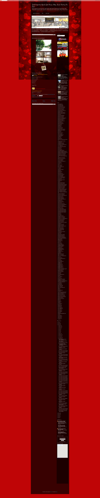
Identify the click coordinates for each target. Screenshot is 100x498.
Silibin (58, 288)
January (60, 325)
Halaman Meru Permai (60, 174)
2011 (58, 322)
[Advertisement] (60, 471)
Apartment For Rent (60, 116)
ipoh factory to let (60, 196)
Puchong (59, 273)
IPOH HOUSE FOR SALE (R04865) (63, 354)
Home (42, 13)
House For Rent (60, 175)
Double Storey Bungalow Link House (62, 152)
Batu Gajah (59, 124)
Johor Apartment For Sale (61, 231)
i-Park (58, 181)
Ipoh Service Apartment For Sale (62, 222)
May (59, 330)
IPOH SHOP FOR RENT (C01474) (63, 342)
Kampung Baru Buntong (61, 236)
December (60, 338)
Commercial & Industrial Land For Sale (62, 139)
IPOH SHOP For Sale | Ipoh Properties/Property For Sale (61, 426)
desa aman (59, 148)
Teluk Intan (59, 317)
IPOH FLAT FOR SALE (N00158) (63, 366)
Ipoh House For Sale (60, 205)
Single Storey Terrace (60, 298)
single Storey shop (60, 297)
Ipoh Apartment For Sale (61, 187)
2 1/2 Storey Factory (60, 108)
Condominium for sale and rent (61, 144)
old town (59, 256)
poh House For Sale (60, 271)
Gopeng (59, 170)
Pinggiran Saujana (60, 270)
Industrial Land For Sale (61, 183)
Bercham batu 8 (60, 127)
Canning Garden (60, 135)
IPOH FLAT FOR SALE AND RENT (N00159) (62, 367)
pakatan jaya (59, 257)
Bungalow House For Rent (61, 129)
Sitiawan (59, 300)
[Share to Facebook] (41, 95)
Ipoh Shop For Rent (60, 224)
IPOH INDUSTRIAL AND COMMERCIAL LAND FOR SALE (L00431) (62, 344)
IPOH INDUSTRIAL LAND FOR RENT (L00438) (63, 411)
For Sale (59, 168)
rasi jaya (59, 277)
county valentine (60, 145)
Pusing (58, 275)
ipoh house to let (60, 207)
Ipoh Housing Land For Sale (61, 210)
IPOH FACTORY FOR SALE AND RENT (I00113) (63, 357)
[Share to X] (40, 95)
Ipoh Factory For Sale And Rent (62, 195)
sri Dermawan (59, 303)
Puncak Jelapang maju (60, 274)
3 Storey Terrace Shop (60, 109)
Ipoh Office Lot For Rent (61, 216)
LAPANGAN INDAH (60, 245)
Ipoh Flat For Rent (60, 197)
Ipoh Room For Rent (60, 221)
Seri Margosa (59, 284)
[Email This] (39, 95)
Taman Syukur (59, 310)
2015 (58, 414)
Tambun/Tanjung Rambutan (61, 313)
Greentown (59, 172)
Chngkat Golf (59, 138)
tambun (59, 312)
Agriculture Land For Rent (61, 112)
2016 (58, 415)
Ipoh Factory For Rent (60, 193)
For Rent (59, 167)
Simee (58, 289)
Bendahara (59, 125)
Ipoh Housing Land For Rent (61, 209)
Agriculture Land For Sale (61, 113)
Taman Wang (59, 311)
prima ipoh (59, 272)
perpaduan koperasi (60, 269)
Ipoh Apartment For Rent (61, 186)
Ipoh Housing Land (60, 208)
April (59, 329)
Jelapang (59, 230)
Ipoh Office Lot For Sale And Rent (62, 218)
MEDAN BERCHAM (60, 249)
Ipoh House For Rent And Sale (61, 204)
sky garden (59, 301)
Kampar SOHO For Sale (61, 234)
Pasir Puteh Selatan (60, 261)
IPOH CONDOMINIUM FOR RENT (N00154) (62, 339)
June (59, 331)
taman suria (59, 309)
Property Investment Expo (36, 13)
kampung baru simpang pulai (61, 237)
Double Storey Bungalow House (62, 151)
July (59, 332)
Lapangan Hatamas (60, 244)
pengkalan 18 (59, 263)
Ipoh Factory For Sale (60, 194)
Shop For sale (59, 286)
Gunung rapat (59, 173)
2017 (58, 416)
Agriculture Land (60, 111)
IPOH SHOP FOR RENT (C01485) (63, 409)
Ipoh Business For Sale (60, 188)
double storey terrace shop (61, 158)
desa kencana (59, 149)
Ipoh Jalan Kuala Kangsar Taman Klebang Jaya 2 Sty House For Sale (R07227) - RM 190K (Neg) (62, 423)
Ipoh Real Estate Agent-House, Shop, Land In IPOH (62, 429)
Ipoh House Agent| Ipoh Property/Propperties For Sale (61, 432)
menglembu (59, 250)
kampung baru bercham (61, 235)
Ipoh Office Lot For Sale (61, 217)
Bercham (59, 126)
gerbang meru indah (60, 169)
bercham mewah (60, 128)
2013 (58, 324)
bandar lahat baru (60, 122)
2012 (58, 323)
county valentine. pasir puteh (61, 146)
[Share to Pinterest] (42, 95)
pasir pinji (59, 259)
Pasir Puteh (59, 260)
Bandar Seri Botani (60, 123)
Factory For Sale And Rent (61, 161)
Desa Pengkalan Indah (60, 150)
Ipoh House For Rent (60, 203)
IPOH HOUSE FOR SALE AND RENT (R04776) (63, 341)
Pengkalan (59, 262)
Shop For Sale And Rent (61, 287)
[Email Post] (37, 95)
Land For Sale (59, 243)
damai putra (59, 147)
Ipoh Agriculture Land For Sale (61, 185)
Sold (58, 302)
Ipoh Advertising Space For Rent (62, 184)
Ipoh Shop (59, 223)
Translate (63, 36)
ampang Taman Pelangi (61, 115)
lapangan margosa (60, 246)
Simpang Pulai (59, 290)
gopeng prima (59, 171)
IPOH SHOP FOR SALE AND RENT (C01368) (62, 404)
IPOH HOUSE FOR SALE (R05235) (63, 408)
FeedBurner (64, 441)
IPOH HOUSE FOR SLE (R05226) (63, 398)
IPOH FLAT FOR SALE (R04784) (63, 395)
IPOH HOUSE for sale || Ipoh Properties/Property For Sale (61, 421)
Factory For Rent (60, 159)
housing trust (59, 180)
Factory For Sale (60, 160)
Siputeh (59, 299)
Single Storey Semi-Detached (61, 296)
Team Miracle (59, 316)
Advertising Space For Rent (61, 110)
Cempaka (59, 136)
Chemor (59, 137)
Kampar (59, 233)
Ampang (59, 114)
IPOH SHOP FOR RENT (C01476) (63, 351)
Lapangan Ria (59, 247)
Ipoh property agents (60, 220)
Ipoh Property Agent (60, 219)
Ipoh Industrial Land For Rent (61, 211)
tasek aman (59, 315)
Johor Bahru (59, 232)
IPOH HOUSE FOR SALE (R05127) (63, 365)
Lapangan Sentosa (60, 248)
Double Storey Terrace (60, 157)
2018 (58, 417)
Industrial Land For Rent (61, 182)
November (60, 337)
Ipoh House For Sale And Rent (61, 206)
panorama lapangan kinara (61, 258)
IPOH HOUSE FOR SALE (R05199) (63, 350)
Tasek (58, 314)
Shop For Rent (47, 13)
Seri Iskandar (59, 283)
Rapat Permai (59, 276)
